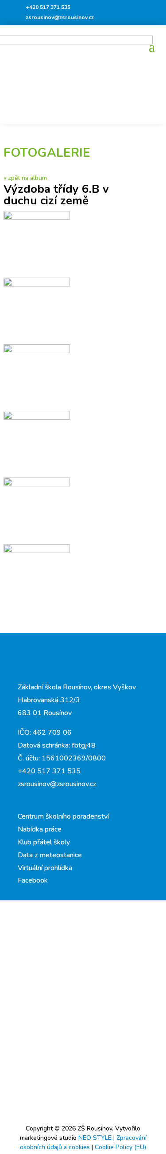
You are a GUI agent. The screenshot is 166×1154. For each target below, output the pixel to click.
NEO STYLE (95, 1138)
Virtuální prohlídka (45, 868)
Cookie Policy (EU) (120, 1147)
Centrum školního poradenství (63, 816)
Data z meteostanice (50, 855)
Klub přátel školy (44, 842)
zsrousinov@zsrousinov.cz (60, 17)
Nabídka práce (40, 829)
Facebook (33, 880)
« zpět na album (25, 178)
